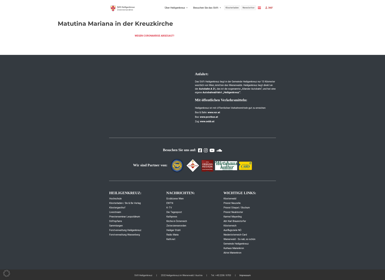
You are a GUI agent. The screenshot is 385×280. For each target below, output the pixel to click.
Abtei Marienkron (232, 252)
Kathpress (171, 216)
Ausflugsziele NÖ (232, 230)
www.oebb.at (207, 121)
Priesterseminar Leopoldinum (124, 216)
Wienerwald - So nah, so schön (239, 239)
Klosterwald (229, 198)
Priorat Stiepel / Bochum (236, 207)
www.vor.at (214, 112)
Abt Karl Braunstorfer (234, 221)
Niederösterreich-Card (235, 234)
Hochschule (115, 198)
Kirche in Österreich (176, 221)
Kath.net (170, 239)
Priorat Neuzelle (232, 203)
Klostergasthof (117, 207)
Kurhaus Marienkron (233, 248)
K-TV (169, 207)
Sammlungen (116, 225)
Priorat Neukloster (233, 212)
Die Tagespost (174, 212)
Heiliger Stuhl (173, 230)
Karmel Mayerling (232, 216)
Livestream (115, 212)
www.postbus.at (209, 116)
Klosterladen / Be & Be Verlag (125, 203)
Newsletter (249, 7)
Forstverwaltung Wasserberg (124, 234)
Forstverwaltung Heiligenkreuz (125, 230)
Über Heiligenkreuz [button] (175, 7)
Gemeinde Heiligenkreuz (236, 243)
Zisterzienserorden (176, 225)
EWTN (169, 203)
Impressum (245, 275)
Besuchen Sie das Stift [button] (206, 7)
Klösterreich (229, 225)
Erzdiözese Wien (175, 198)
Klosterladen (232, 7)
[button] (259, 8)
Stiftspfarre (115, 221)
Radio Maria (172, 234)
